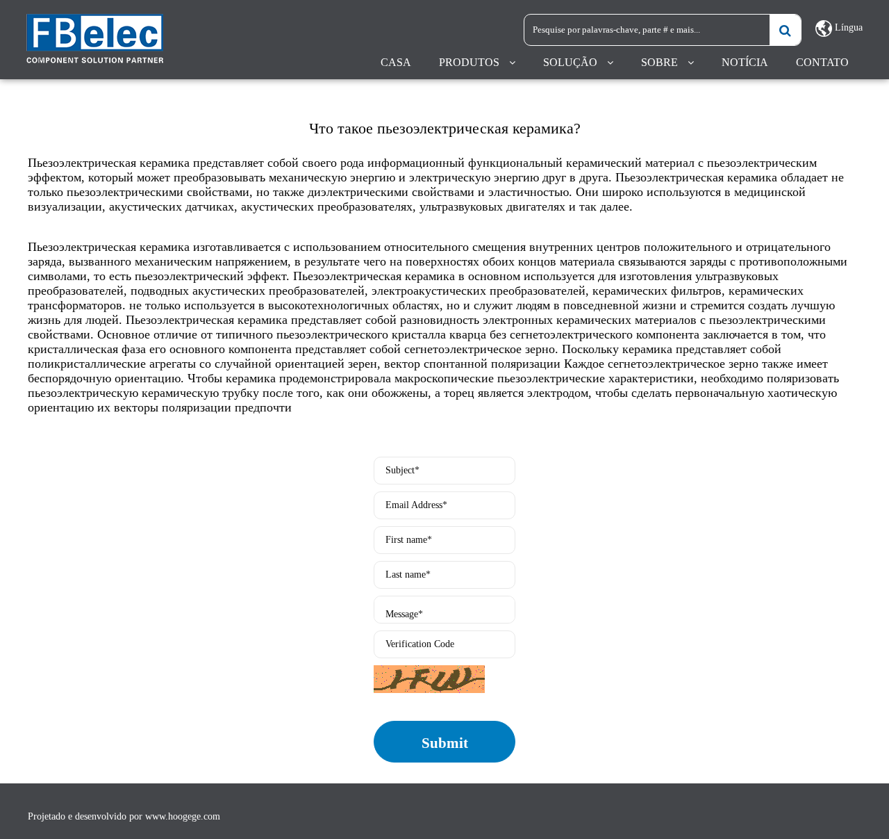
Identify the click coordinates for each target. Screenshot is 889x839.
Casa (396, 62)
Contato (822, 62)
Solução (570, 62)
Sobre (659, 62)
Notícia (745, 62)
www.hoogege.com (182, 816)
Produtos (469, 62)
